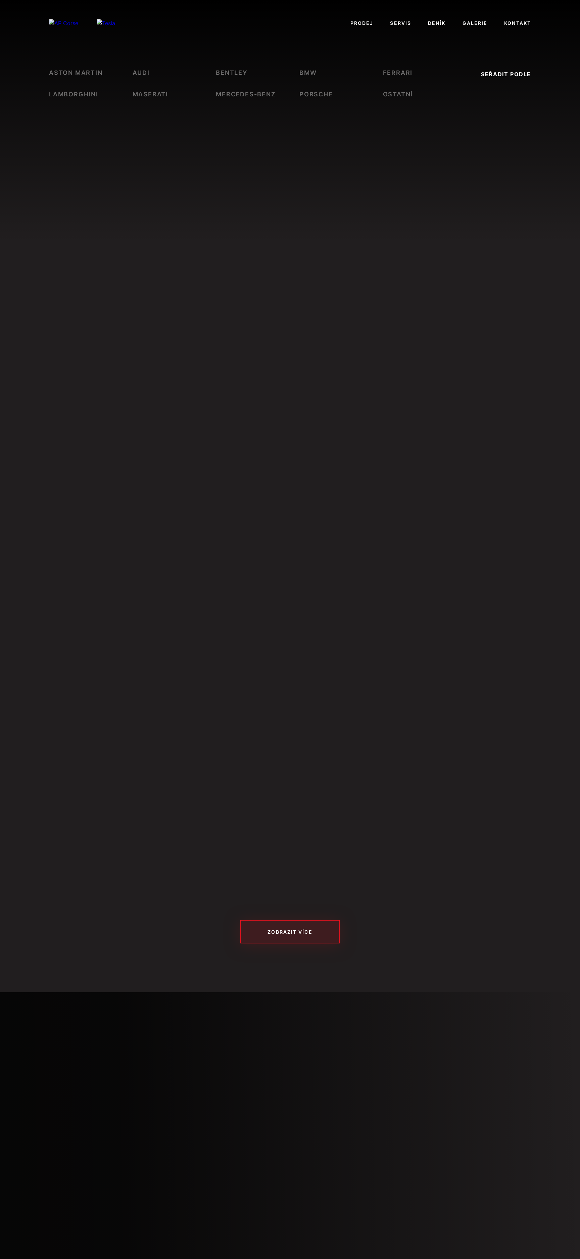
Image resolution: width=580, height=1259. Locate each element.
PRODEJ (362, 23)
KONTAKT (517, 23)
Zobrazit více (290, 932)
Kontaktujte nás (94, 1201)
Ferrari (398, 72)
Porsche (316, 94)
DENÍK (437, 23)
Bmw (308, 72)
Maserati (150, 94)
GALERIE (475, 23)
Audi (141, 72)
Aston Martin (76, 72)
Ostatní (398, 94)
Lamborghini (73, 94)
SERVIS (400, 23)
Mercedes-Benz (246, 94)
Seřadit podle (506, 74)
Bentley (232, 72)
